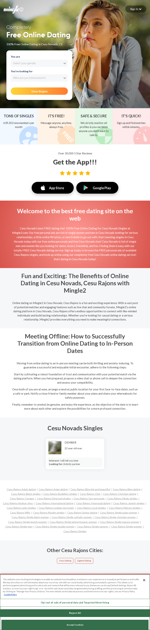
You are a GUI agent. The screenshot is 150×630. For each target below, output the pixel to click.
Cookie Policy (10, 594)
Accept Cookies (75, 624)
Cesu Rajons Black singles (26, 493)
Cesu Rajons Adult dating (21, 489)
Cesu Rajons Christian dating (119, 493)
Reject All (75, 612)
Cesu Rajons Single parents (92, 526)
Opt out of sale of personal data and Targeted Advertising (75, 602)
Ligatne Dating (84, 560)
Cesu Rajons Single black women (30, 517)
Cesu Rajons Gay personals (89, 498)
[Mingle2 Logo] (13, 9)
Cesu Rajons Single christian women (115, 517)
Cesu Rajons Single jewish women (27, 521)
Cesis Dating (65, 560)
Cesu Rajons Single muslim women (54, 526)
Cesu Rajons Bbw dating (126, 489)
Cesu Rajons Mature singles (124, 507)
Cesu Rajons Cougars (22, 498)
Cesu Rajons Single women (126, 526)
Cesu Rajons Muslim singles (49, 512)
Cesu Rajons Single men (19, 526)
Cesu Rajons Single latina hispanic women (73, 521)
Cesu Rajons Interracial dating (93, 503)
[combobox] (39, 63)
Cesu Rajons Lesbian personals (56, 507)
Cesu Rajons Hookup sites (18, 503)
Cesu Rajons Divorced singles (54, 498)
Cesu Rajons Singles (75, 531)
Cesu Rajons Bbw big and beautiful (90, 489)
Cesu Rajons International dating (54, 503)
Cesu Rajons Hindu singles (122, 498)
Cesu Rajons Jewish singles (129, 503)
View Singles (39, 91)
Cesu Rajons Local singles (91, 507)
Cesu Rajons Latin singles (21, 507)
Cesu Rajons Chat (90, 493)
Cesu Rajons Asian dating (53, 489)
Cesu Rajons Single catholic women (72, 517)
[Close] (144, 580)
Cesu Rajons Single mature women (119, 521)
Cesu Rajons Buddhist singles (60, 493)
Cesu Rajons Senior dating (82, 512)
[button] (135, 9)
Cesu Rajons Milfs (20, 512)
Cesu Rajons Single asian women (118, 512)
